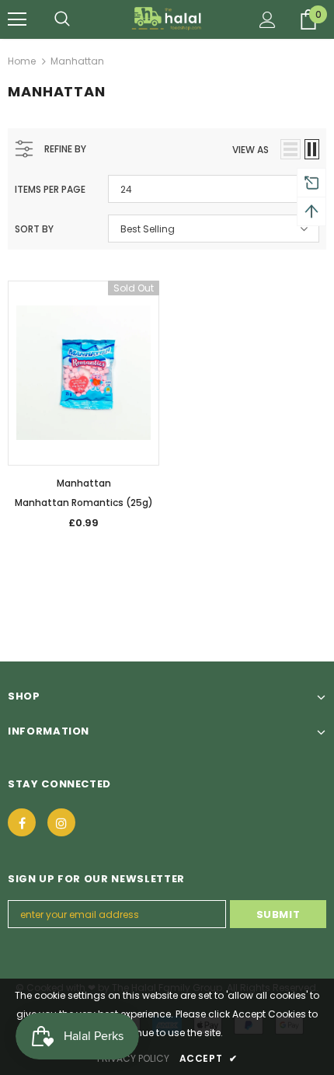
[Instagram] (61, 822)
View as (250, 149)
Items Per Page (50, 189)
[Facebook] (22, 822)
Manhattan (77, 61)
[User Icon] (267, 20)
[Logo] (167, 18)
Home (22, 61)
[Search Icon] (62, 19)
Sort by (34, 229)
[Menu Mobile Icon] (17, 19)
